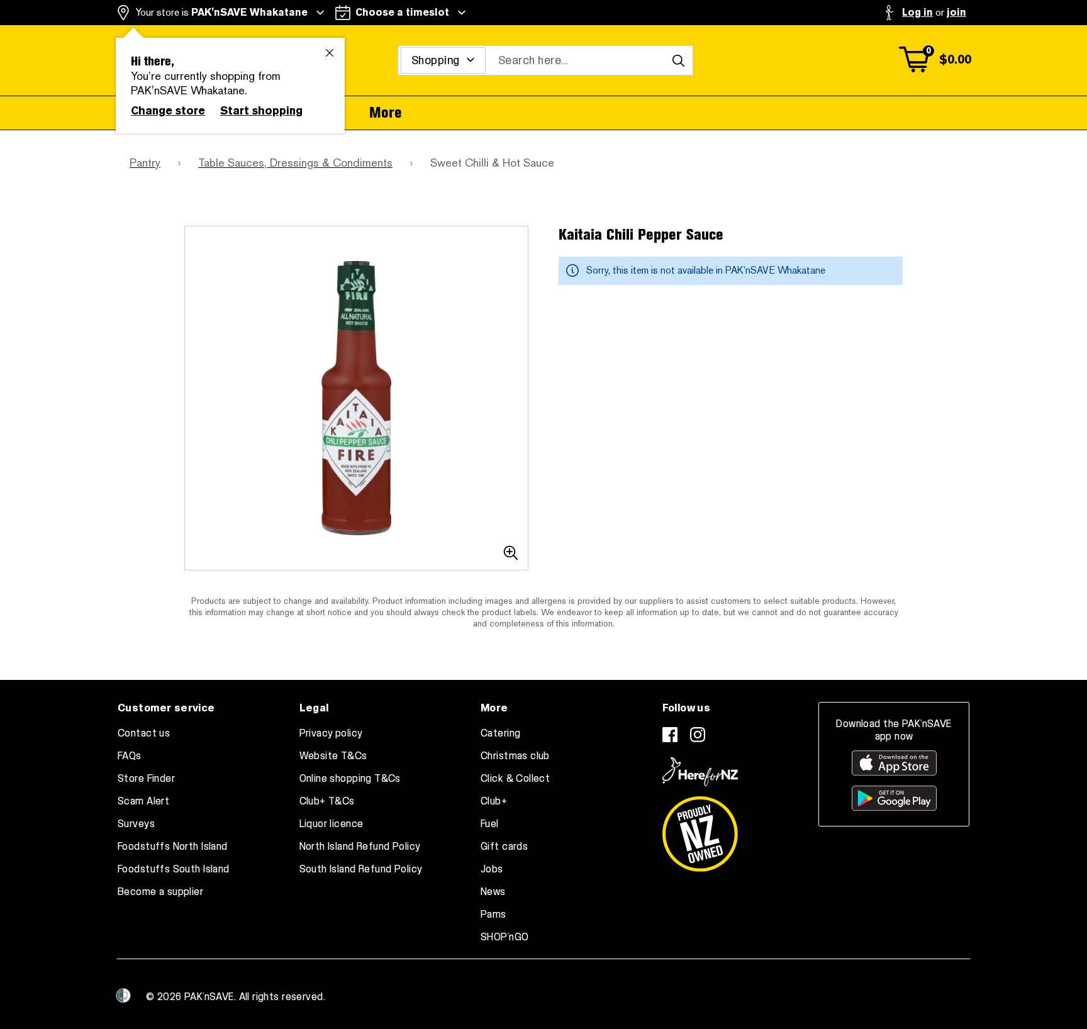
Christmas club (515, 756)
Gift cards (504, 847)
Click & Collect (515, 779)
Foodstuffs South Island (174, 869)
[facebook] (669, 734)
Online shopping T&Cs (350, 779)
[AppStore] (894, 763)
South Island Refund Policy (361, 869)
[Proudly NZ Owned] (700, 829)
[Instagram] (697, 734)
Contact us (144, 733)
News (493, 892)
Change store (168, 111)
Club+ (494, 801)
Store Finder (146, 779)
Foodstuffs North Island (173, 847)
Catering (500, 733)
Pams (493, 914)
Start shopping (261, 111)
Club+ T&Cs (327, 801)
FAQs (130, 756)
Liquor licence (331, 824)
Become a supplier (160, 892)
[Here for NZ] (700, 771)
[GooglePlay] (894, 798)
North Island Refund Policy (360, 847)
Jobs (492, 869)
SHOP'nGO (504, 937)
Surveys (136, 824)
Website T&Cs (333, 756)
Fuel (490, 824)
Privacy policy (331, 733)
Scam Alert (143, 801)
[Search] (678, 60)
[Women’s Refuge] (123, 995)
